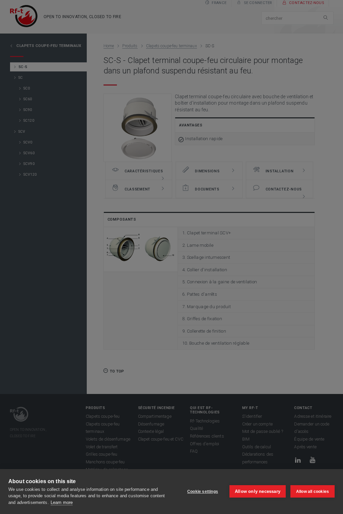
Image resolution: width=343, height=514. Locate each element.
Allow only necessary (257, 491)
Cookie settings (202, 491)
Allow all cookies (312, 491)
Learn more (62, 502)
